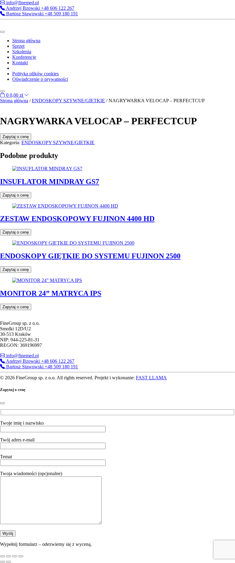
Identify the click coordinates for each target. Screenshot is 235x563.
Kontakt (20, 62)
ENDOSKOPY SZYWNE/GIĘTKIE (68, 100)
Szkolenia (21, 51)
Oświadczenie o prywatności (40, 79)
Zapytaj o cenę (15, 136)
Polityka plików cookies (35, 73)
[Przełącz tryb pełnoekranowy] (8, 556)
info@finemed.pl (22, 2)
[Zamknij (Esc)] (20, 556)
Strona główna (26, 40)
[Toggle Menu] (2, 32)
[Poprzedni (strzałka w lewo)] (2, 562)
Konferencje (24, 57)
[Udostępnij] (14, 556)
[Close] (2, 91)
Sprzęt (18, 46)
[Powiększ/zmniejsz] (2, 556)
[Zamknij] (2, 403)
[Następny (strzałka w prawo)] (8, 562)
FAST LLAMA (151, 377)
